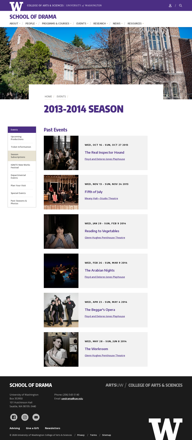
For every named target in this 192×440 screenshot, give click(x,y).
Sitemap (106, 435)
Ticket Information (21, 146)
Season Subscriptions (18, 155)
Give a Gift (32, 428)
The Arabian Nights (100, 270)
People (30, 23)
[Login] (170, 5)
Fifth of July (93, 192)
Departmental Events (18, 176)
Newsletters (52, 428)
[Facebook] (14, 417)
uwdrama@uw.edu (72, 398)
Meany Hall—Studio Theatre (101, 198)
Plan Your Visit (18, 185)
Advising (15, 428)
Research (99, 23)
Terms (93, 435)
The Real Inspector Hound (104, 152)
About (14, 23)
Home (48, 96)
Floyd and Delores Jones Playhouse (105, 159)
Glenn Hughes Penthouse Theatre (105, 237)
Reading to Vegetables (102, 231)
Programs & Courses (55, 23)
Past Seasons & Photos (19, 202)
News (116, 23)
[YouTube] (36, 417)
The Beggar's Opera (100, 309)
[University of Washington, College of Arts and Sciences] (56, 6)
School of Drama (33, 16)
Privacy (81, 435)
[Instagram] (25, 417)
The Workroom (96, 349)
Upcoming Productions (17, 138)
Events (81, 23)
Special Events (18, 193)
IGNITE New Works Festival (20, 166)
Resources (135, 23)
